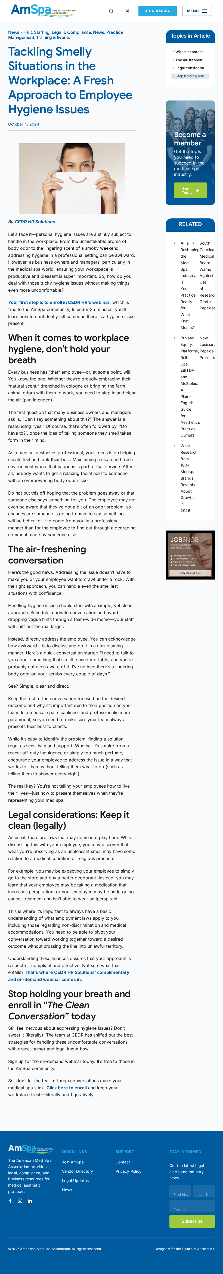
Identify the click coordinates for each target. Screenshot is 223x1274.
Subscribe (192, 1221)
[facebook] (10, 1201)
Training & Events (53, 37)
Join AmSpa (157, 11)
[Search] (111, 10)
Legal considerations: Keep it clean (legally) (192, 68)
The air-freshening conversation (192, 60)
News (13, 32)
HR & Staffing (36, 32)
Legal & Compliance (71, 32)
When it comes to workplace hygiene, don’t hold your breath (192, 52)
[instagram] (20, 1201)
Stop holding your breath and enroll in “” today (192, 76)
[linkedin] (30, 1201)
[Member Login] (127, 10)
